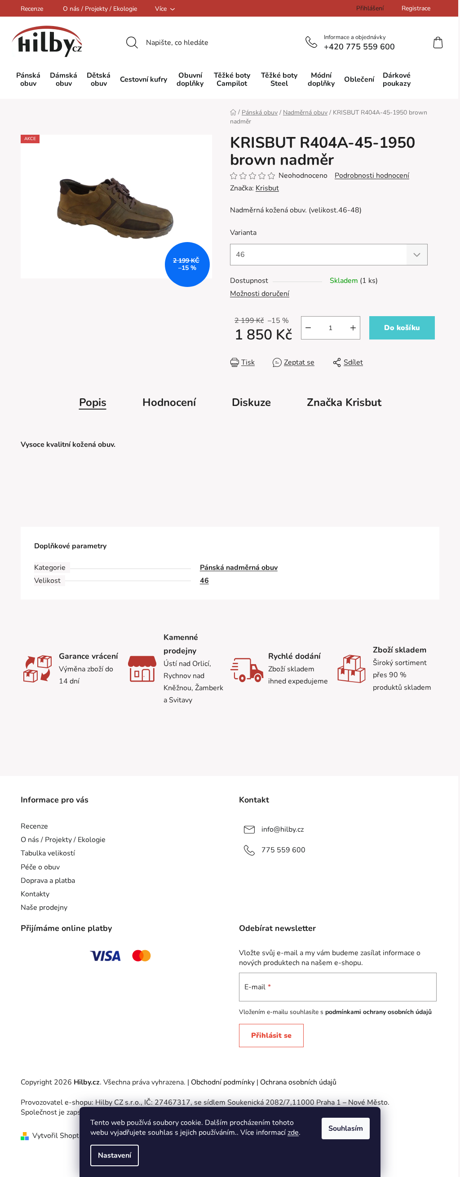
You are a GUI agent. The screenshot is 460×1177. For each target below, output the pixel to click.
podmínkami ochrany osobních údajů (378, 1012)
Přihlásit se (271, 1035)
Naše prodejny (44, 908)
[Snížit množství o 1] (308, 328)
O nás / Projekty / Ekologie (100, 8)
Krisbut (267, 188)
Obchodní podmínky (223, 1082)
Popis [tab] (92, 402)
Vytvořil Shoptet (59, 1136)
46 (204, 581)
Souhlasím (345, 1128)
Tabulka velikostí (48, 853)
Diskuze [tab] (251, 402)
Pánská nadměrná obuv (239, 568)
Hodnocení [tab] (169, 402)
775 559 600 (283, 850)
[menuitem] (28, 79)
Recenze (32, 8)
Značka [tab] (344, 402)
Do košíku (402, 328)
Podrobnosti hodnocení (372, 176)
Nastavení (114, 1155)
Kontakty (35, 894)
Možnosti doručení (259, 294)
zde (293, 1132)
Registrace (416, 8)
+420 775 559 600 (359, 46)
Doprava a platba (48, 881)
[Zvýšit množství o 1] (353, 328)
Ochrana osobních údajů (298, 1082)
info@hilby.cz (282, 829)
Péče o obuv (40, 867)
